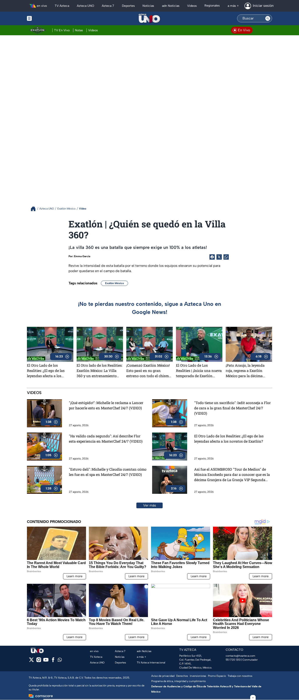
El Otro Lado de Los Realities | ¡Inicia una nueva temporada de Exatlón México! (199, 370)
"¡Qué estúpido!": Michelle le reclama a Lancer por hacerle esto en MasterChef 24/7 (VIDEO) (106, 405)
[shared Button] (226, 257)
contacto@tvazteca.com (240, 655)
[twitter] (31, 661)
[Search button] (267, 18)
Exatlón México (114, 283)
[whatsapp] (60, 661)
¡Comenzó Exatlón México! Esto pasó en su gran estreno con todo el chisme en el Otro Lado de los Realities (148, 370)
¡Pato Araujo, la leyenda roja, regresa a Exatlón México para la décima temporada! (245, 370)
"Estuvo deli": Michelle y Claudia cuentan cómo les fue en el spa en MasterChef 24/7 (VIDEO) (107, 472)
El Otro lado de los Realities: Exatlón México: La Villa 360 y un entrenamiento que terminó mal (99, 370)
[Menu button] (44, 18)
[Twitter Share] (219, 257)
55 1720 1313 (233, 659)
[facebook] (53, 661)
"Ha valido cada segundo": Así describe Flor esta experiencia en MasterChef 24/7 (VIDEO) (105, 438)
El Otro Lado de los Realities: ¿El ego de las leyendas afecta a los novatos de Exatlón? (46, 370)
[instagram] (38, 661)
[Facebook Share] (212, 257)
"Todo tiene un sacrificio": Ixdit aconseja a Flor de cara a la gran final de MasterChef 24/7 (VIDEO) (232, 407)
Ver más (149, 505)
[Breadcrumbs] (34, 208)
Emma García (82, 256)
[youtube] (46, 661)
